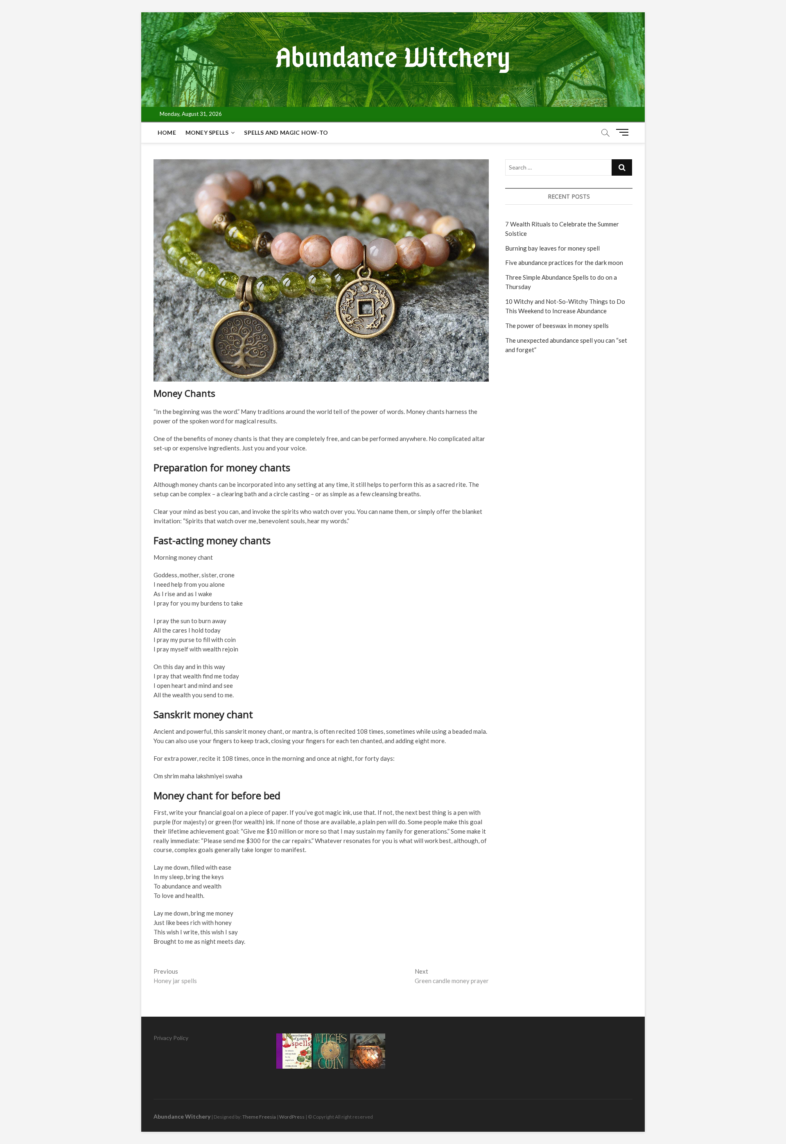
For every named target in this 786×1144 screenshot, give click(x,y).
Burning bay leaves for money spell (552, 248)
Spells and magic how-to (286, 132)
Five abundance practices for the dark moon (564, 262)
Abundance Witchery (182, 1116)
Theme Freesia (259, 1117)
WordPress (292, 1117)
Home (167, 132)
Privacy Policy (171, 1037)
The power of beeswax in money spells (557, 325)
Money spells (206, 132)
